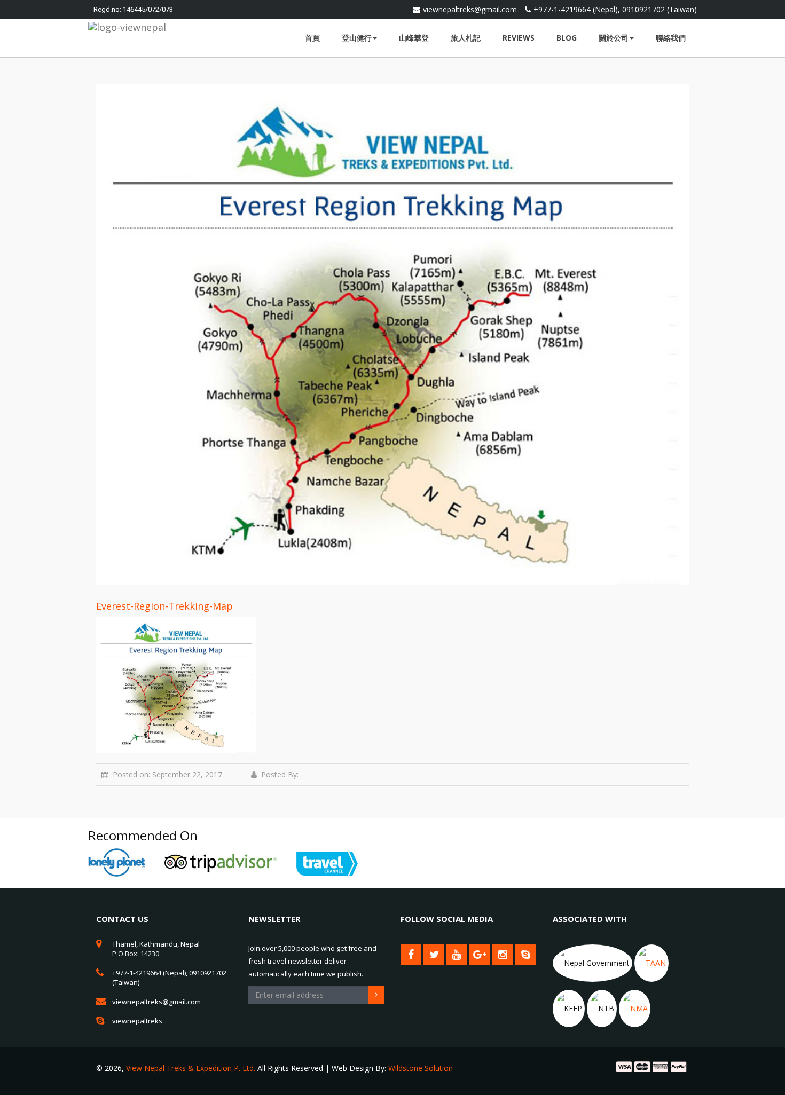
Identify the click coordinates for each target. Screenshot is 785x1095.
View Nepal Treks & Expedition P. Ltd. (190, 1068)
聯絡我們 (671, 38)
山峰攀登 (414, 38)
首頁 (312, 38)
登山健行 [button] (357, 38)
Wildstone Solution (420, 1068)
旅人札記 (466, 38)
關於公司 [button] (614, 38)
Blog (566, 38)
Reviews (519, 38)
